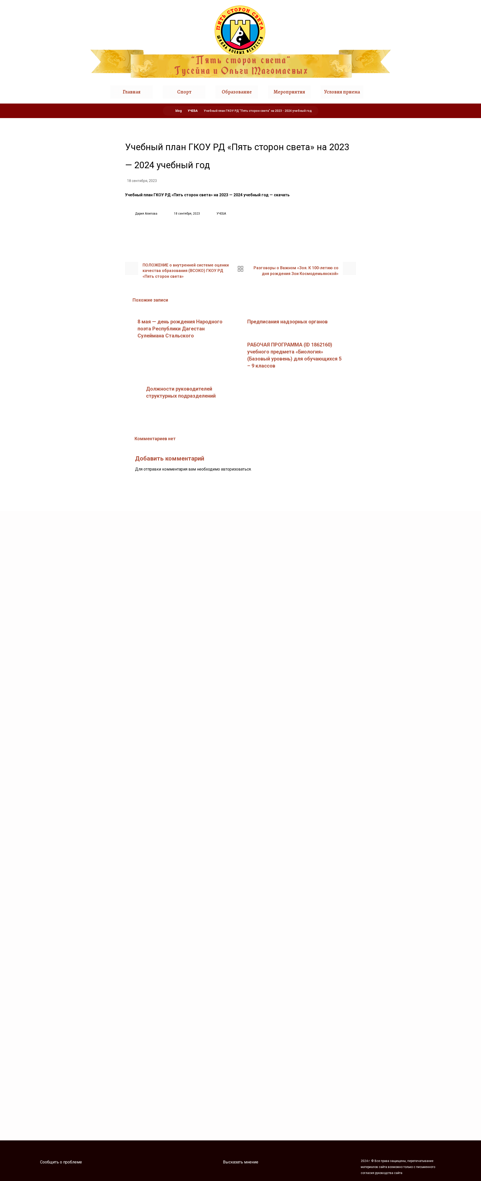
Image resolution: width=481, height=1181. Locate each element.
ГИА (397, 153)
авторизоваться (236, 469)
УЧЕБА (221, 213)
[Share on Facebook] (215, 236)
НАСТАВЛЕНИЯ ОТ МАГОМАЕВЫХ (49, 167)
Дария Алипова (146, 213)
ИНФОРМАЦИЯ (32, 247)
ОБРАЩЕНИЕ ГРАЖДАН (416, 224)
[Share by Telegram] (266, 236)
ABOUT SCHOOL (407, 210)
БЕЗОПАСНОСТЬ (33, 232)
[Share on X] (228, 236)
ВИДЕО (400, 181)
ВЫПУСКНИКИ (407, 167)
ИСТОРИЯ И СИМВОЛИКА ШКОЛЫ (51, 181)
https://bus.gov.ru (290, 530)
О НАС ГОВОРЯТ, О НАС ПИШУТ (422, 196)
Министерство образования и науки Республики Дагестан (240, 1033)
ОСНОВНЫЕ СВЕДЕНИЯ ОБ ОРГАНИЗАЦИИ (41, 200)
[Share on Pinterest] (240, 236)
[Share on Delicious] (253, 236)
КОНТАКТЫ (404, 239)
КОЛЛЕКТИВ (30, 218)
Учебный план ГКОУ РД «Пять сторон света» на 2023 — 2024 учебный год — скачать (207, 195)
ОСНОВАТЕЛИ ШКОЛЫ (39, 153)
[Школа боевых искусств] (240, 42)
